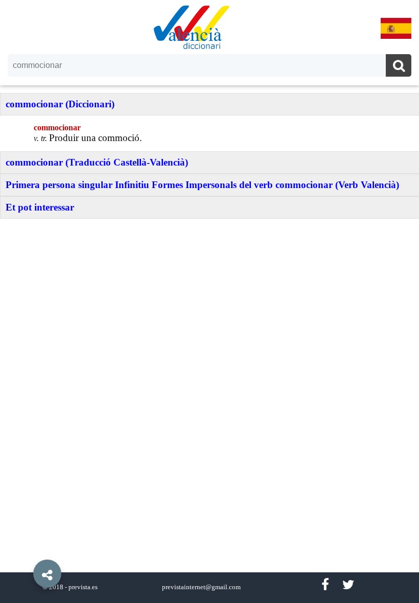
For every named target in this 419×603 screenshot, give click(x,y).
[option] (209, 301)
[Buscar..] (398, 66)
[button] (25, 550)
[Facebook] (325, 585)
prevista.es (83, 587)
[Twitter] (348, 585)
